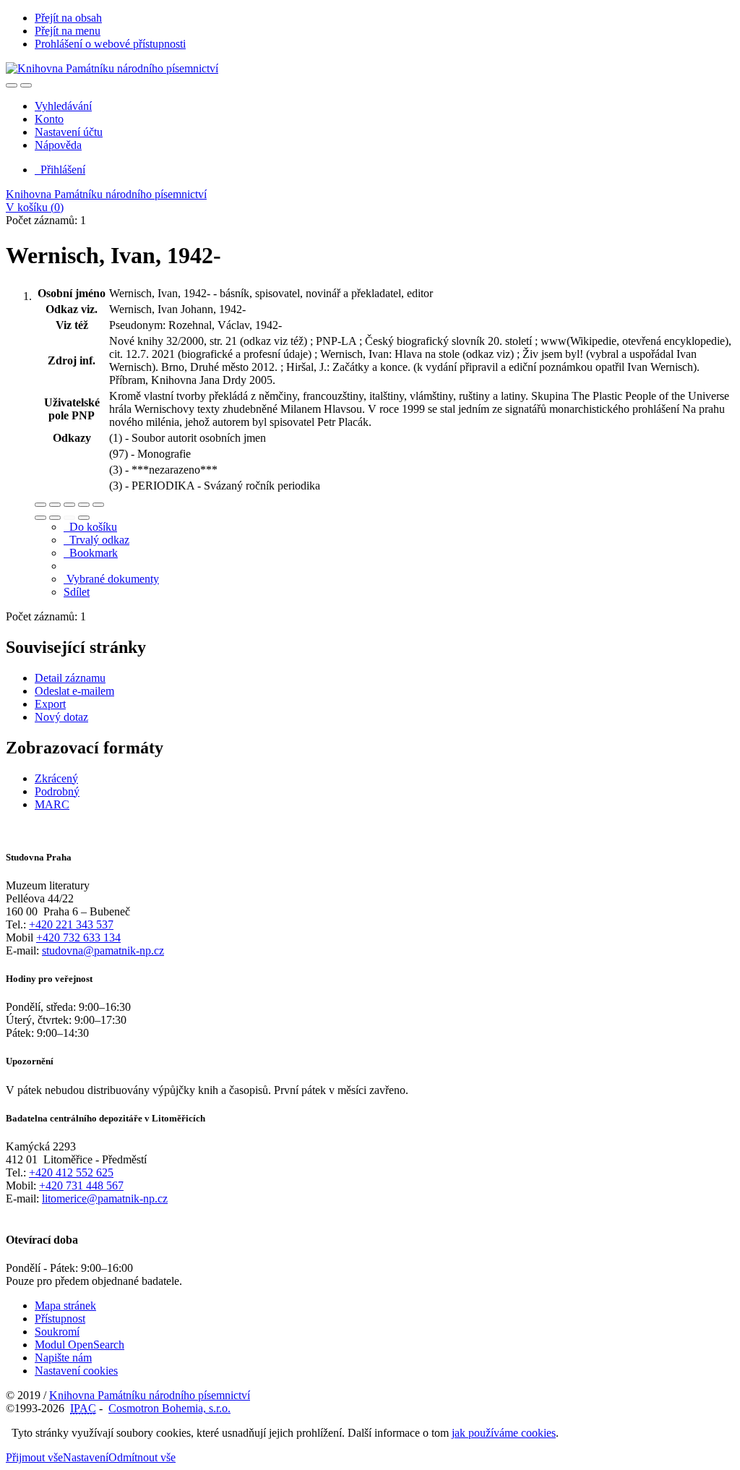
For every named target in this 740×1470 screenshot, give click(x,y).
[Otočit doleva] (40, 518)
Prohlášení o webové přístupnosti (110, 44)
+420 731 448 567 (81, 1185)
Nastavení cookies (76, 1370)
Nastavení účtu (69, 132)
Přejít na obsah (68, 18)
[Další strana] (84, 518)
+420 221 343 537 (71, 924)
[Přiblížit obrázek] (40, 505)
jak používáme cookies (504, 1433)
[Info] (98, 505)
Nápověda (58, 145)
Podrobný (57, 791)
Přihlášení (60, 169)
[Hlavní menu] (26, 85)
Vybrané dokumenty (111, 579)
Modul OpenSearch (79, 1344)
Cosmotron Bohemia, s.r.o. (169, 1408)
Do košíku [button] (90, 527)
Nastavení (85, 1457)
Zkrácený (56, 778)
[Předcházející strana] (69, 518)
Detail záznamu (70, 678)
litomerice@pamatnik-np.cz (105, 1198)
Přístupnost (60, 1318)
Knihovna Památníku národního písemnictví (106, 194)
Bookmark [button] (91, 553)
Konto (49, 119)
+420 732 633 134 (78, 937)
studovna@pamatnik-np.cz (103, 950)
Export (50, 704)
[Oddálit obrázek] (55, 505)
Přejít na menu (67, 31)
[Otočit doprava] (55, 518)
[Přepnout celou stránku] (84, 505)
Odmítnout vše (142, 1457)
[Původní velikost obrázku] (69, 505)
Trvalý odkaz (96, 540)
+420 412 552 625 (71, 1172)
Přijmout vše (34, 1457)
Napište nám (63, 1357)
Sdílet (77, 592)
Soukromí (57, 1331)
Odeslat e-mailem (74, 691)
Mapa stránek (65, 1305)
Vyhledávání (63, 106)
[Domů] (112, 68)
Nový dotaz (61, 717)
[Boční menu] (11, 85)
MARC (52, 804)
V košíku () (35, 207)
